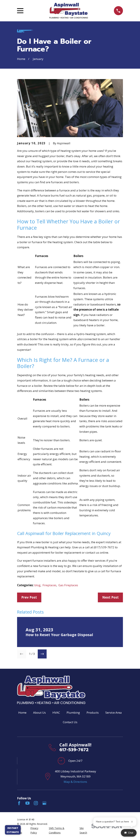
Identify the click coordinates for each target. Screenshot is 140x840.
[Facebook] (19, 803)
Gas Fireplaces (68, 585)
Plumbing (73, 712)
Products (93, 712)
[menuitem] (21, 830)
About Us (39, 712)
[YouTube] (27, 803)
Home (22, 712)
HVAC (56, 712)
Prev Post (29, 597)
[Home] (68, 10)
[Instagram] (36, 803)
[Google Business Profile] (44, 803)
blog (37, 585)
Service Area (113, 712)
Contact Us (70, 722)
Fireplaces (49, 585)
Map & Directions (75, 782)
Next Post (110, 597)
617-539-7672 (74, 749)
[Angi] (53, 803)
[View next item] (42, 653)
